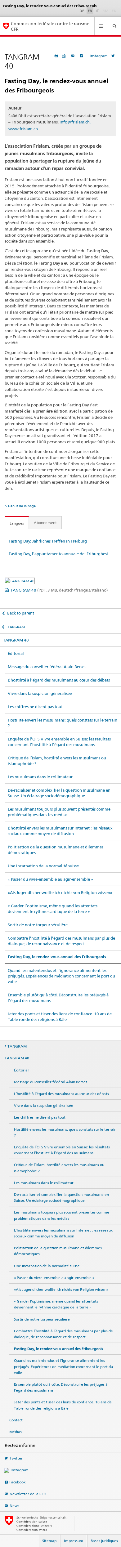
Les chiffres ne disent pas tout (35, 706)
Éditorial (16, 653)
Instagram (99, 55)
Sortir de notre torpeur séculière (38, 924)
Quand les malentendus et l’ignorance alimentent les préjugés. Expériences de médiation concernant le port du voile (61, 976)
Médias (15, 1431)
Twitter (16, 1458)
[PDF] (64, 56)
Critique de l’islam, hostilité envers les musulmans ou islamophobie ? (57, 760)
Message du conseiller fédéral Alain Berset (47, 666)
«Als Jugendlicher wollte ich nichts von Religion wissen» (60, 892)
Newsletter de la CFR (28, 1493)
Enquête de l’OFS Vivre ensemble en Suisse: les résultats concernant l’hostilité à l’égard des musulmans (59, 741)
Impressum (73, 1540)
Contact (16, 1420)
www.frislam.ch (23, 128)
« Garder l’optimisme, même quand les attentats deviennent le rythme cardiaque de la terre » (52, 908)
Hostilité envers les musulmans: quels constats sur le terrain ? (62, 723)
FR (90, 10)
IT (97, 10)
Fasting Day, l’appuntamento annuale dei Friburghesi (58, 553)
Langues (17, 523)
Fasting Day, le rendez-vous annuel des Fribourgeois (57, 956)
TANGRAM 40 (59, 590)
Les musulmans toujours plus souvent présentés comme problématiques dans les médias (59, 812)
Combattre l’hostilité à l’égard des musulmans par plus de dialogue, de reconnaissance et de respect (61, 941)
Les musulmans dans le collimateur (40, 776)
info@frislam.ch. (75, 121)
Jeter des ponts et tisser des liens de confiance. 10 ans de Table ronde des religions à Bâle (60, 1016)
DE (81, 10)
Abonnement (45, 522)
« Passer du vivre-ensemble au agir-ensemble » (50, 879)
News (14, 1505)
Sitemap (49, 1540)
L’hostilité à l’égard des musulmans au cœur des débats (59, 679)
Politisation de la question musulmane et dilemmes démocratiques (55, 849)
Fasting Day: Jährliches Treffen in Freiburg (48, 541)
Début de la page (22, 506)
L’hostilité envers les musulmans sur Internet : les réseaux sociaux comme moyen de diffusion (60, 830)
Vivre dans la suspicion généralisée (40, 693)
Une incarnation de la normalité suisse (43, 865)
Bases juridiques (104, 1540)
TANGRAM (16, 627)
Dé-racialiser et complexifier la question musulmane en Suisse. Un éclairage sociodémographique (59, 793)
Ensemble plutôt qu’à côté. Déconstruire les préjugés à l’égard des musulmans (58, 997)
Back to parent (20, 612)
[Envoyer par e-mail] (73, 56)
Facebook (17, 1482)
